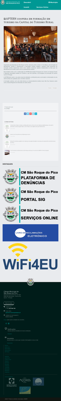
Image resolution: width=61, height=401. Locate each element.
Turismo (49, 87)
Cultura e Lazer (8, 359)
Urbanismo (7, 372)
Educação (7, 364)
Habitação (7, 365)
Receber (10, 334)
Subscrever (10, 343)
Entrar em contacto (8, 303)
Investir (26, 7)
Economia (7, 362)
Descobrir (27, 2)
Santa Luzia (7, 347)
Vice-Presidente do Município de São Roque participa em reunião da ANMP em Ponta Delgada (29, 150)
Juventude (7, 367)
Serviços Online (42, 7)
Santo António (8, 350)
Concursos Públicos (9, 376)
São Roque (7, 351)
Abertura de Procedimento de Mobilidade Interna (20, 134)
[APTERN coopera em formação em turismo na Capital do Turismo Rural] (30, 44)
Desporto (7, 361)
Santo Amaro (7, 348)
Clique (5, 319)
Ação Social (7, 358)
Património (7, 370)
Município (54, 2)
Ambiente (7, 356)
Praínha (6, 345)
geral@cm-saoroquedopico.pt (13, 312)
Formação (55, 87)
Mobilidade (7, 369)
